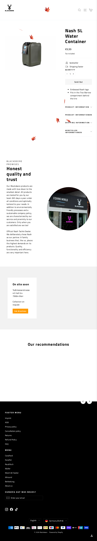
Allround (8, 477)
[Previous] (83, 401)
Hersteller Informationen (73, 131)
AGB (7, 422)
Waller (7, 468)
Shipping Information (77, 122)
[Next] (89, 401)
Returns (8, 435)
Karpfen (8, 459)
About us (9, 485)
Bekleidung (9, 481)
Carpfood (9, 455)
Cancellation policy (13, 431)
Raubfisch (9, 464)
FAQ (6, 444)
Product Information (77, 107)
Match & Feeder (12, 472)
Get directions (20, 311)
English (33, 520)
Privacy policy (11, 426)
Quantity (70, 70)
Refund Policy (11, 439)
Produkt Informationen (78, 115)
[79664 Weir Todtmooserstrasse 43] (48, 298)
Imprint (8, 418)
